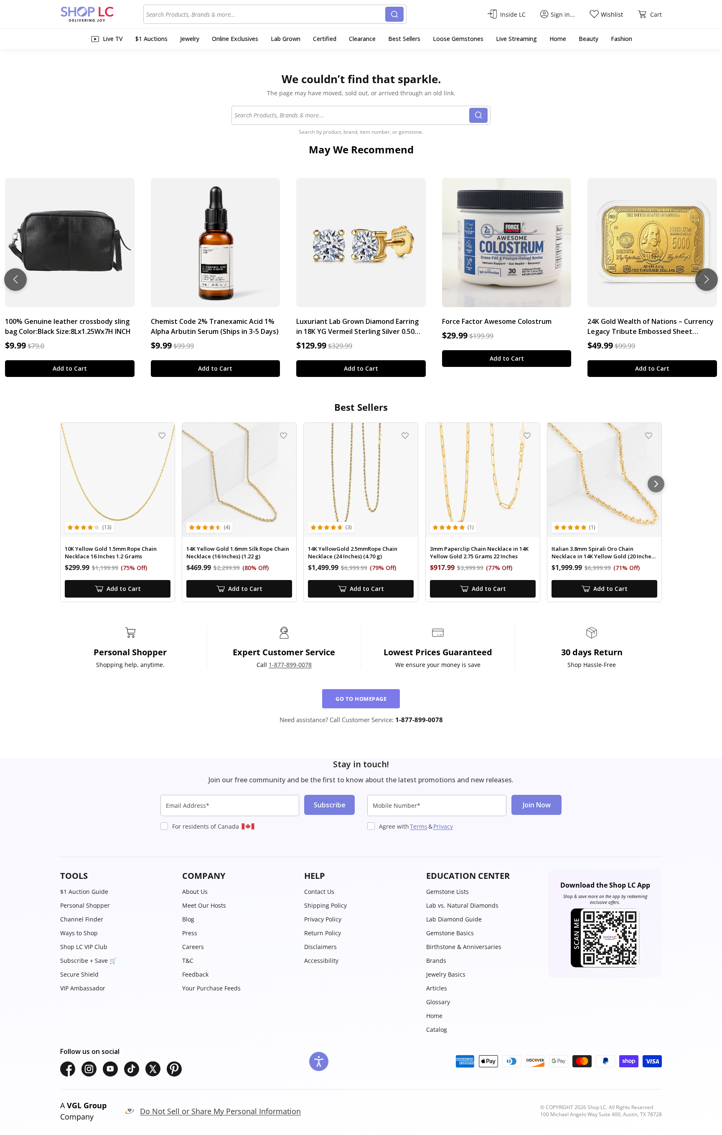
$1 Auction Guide (84, 892)
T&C (187, 960)
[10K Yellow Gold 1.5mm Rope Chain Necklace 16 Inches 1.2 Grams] (118, 480)
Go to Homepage (361, 698)
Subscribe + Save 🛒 (88, 960)
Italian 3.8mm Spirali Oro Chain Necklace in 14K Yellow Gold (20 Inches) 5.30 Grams (604, 553)
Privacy (443, 826)
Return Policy (322, 933)
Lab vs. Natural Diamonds (462, 905)
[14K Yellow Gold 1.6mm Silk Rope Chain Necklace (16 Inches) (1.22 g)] (239, 480)
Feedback (195, 974)
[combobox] (265, 14)
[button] (117, 876)
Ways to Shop (79, 933)
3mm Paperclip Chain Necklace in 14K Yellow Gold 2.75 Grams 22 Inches (479, 553)
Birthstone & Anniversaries (463, 947)
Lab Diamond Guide (454, 919)
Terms (418, 826)
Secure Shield (79, 974)
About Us (195, 892)
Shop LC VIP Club (83, 947)
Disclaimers (320, 947)
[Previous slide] (15, 279)
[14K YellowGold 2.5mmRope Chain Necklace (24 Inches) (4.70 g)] (361, 480)
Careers (193, 947)
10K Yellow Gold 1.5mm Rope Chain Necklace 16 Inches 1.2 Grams (111, 553)
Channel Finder (81, 919)
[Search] (394, 14)
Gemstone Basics (450, 933)
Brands (436, 960)
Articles (436, 988)
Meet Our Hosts (204, 905)
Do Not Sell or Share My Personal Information (220, 1111)
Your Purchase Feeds (211, 988)
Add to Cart (70, 368)
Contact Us (319, 892)
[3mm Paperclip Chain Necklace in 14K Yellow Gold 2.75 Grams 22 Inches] (483, 480)
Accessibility (321, 960)
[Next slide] (706, 279)
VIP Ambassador (82, 988)
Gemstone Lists (447, 892)
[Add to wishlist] (161, 435)
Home (434, 1016)
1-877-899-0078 (290, 665)
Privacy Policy (322, 919)
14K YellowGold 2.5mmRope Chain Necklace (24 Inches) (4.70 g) (352, 553)
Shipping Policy (325, 905)
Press (189, 933)
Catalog (436, 1029)
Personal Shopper (85, 905)
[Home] (101, 14)
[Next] (656, 484)
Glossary (438, 1002)
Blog (188, 919)
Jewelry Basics (445, 974)
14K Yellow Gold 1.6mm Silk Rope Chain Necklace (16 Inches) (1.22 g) (237, 553)
